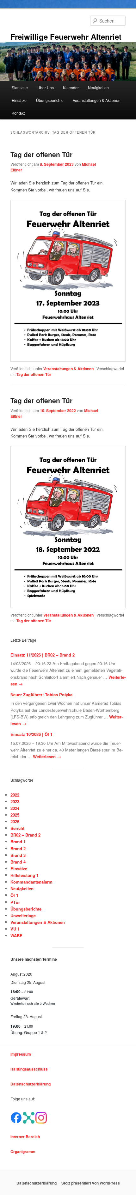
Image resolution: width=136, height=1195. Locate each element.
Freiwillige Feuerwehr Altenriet (65, 36)
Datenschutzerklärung (30, 1084)
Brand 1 (18, 841)
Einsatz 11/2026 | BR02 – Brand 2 (42, 655)
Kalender (71, 87)
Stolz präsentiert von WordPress (90, 1183)
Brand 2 (18, 848)
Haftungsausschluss (29, 1069)
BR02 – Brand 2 (25, 835)
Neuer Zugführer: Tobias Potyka (41, 694)
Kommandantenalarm (31, 882)
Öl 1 (14, 895)
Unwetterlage (23, 915)
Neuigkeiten (98, 87)
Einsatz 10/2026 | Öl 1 (31, 734)
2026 (14, 821)
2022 (14, 795)
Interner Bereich (25, 1136)
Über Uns (45, 87)
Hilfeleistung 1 (24, 875)
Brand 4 (18, 862)
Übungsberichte (50, 100)
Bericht (17, 828)
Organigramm (22, 1151)
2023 (14, 801)
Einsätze (19, 100)
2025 (14, 815)
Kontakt (18, 113)
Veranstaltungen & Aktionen (97, 100)
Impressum (20, 1054)
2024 (14, 808)
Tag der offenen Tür (41, 154)
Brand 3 (18, 855)
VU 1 (15, 929)
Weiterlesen (47, 756)
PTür (15, 902)
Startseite (20, 87)
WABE (16, 935)
